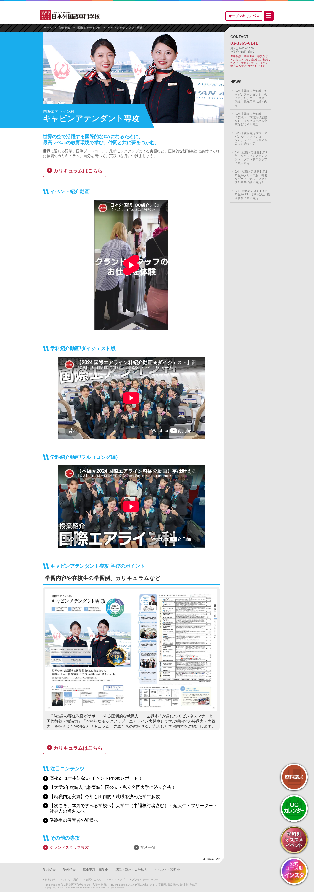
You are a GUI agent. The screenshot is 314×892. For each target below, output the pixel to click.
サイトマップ (117, 879)
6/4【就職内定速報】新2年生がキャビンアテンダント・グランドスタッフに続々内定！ (251, 158)
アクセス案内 (71, 879)
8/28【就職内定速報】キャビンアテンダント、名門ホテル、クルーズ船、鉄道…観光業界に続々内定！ (251, 98)
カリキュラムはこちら (78, 170)
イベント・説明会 (167, 870)
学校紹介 (49, 870)
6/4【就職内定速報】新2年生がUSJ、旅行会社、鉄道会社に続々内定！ (252, 194)
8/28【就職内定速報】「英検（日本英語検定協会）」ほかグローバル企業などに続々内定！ (251, 119)
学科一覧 (148, 847)
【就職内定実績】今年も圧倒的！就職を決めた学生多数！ (107, 796)
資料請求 (50, 879)
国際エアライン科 (89, 28)
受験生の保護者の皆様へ (74, 820)
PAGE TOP (213, 858)
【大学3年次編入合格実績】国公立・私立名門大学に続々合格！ (113, 787)
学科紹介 (65, 28)
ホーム (47, 28)
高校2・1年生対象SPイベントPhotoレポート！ (96, 778)
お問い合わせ (94, 879)
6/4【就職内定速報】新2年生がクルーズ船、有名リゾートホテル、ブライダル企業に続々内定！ (251, 177)
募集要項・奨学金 (95, 870)
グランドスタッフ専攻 (69, 847)
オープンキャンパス (243, 16)
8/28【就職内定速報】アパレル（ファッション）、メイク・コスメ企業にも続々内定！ (251, 138)
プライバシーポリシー (145, 879)
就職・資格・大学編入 (131, 870)
